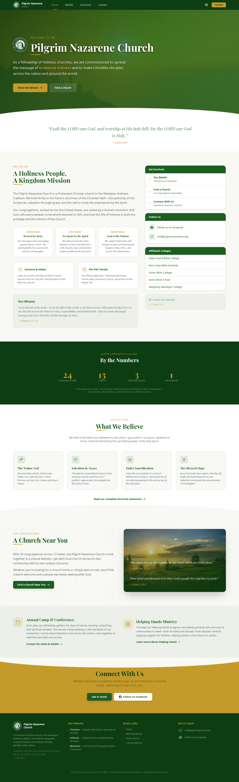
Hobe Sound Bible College (164, 258)
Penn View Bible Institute (163, 265)
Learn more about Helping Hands (156, 642)
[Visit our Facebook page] (206, 5)
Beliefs (69, 4)
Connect (219, 4)
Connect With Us (134, 743)
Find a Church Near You (31, 584)
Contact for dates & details (42, 644)
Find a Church (63, 87)
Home (54, 4)
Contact (102, 4)
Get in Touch (99, 696)
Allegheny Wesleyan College (165, 287)
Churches (85, 4)
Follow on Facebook (135, 696)
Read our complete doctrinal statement (118, 499)
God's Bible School (159, 279)
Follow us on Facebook (195, 737)
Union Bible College (160, 272)
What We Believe (28, 87)
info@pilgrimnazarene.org (197, 730)
